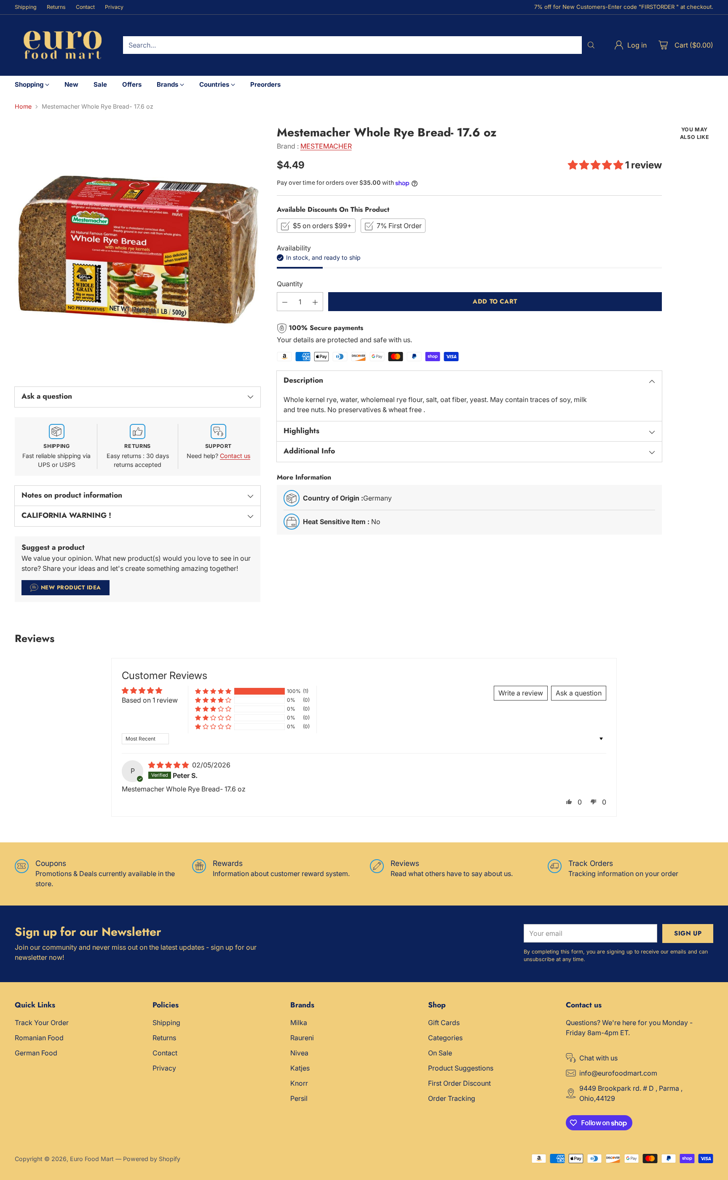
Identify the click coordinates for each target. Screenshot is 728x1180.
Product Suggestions (460, 1068)
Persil (299, 1098)
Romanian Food (39, 1037)
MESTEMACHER (326, 146)
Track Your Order (42, 1022)
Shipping (166, 1022)
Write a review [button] (520, 693)
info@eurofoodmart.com (618, 1073)
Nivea (299, 1053)
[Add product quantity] (315, 302)
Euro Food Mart (92, 1158)
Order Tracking (451, 1098)
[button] (596, 165)
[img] (169, 765)
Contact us (235, 455)
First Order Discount (459, 1083)
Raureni (302, 1037)
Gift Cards (444, 1022)
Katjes (300, 1068)
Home (23, 106)
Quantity (290, 284)
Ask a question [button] (579, 693)
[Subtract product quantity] (284, 302)
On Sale (440, 1053)
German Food (36, 1053)
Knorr (299, 1083)
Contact (165, 1053)
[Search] (591, 45)
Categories (445, 1037)
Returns (164, 1037)
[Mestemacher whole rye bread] (137, 248)
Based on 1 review (150, 700)
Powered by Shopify (151, 1158)
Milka (298, 1022)
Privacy (164, 1068)
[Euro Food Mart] (62, 45)
